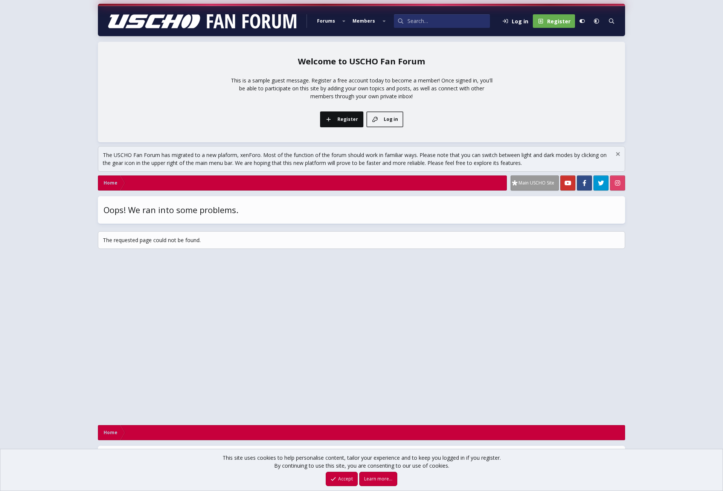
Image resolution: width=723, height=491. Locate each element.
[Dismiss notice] (617, 155)
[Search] (611, 21)
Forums (326, 21)
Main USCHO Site (536, 183)
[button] (344, 21)
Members (363, 21)
